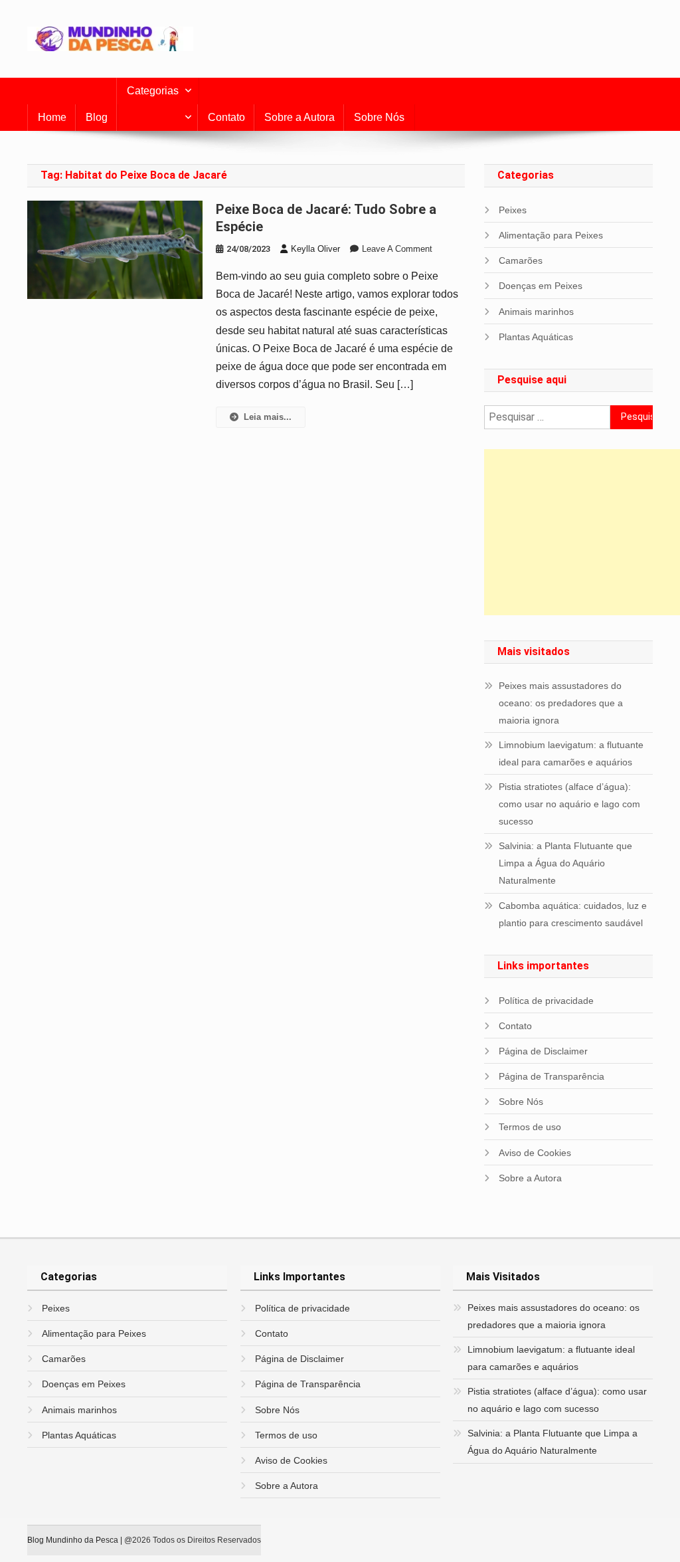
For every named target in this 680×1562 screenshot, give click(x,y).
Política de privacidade (546, 1000)
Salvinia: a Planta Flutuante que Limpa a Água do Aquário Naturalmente (565, 863)
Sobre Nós (379, 117)
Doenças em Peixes (540, 285)
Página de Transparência (551, 1076)
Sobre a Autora (299, 117)
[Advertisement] (582, 532)
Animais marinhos (536, 311)
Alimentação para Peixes (551, 235)
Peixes (513, 210)
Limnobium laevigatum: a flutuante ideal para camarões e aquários (571, 753)
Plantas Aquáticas (536, 337)
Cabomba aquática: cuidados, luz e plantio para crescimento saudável (573, 914)
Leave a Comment (397, 249)
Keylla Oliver (315, 249)
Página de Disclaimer (543, 1051)
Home (52, 117)
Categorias (153, 90)
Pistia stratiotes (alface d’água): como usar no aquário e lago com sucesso (569, 804)
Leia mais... (268, 417)
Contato (226, 117)
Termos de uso (530, 1127)
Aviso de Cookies (535, 1152)
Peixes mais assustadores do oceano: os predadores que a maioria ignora (561, 703)
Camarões (521, 260)
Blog (97, 117)
